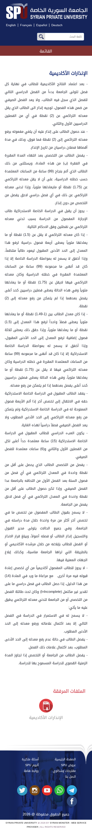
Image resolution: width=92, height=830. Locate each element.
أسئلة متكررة (30, 759)
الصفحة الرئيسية (65, 759)
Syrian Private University (21, 823)
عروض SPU (68, 765)
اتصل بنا (70, 776)
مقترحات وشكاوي (64, 771)
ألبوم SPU (32, 765)
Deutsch (56, 25)
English (11, 25)
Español (41, 25)
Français (26, 25)
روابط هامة (31, 771)
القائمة (46, 51)
